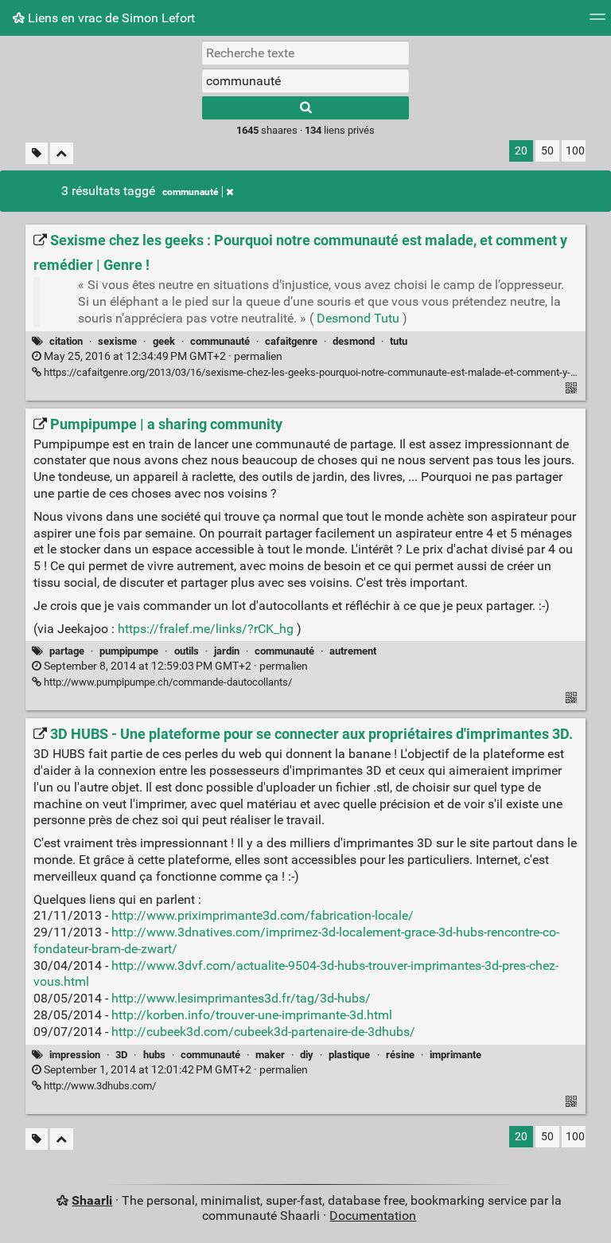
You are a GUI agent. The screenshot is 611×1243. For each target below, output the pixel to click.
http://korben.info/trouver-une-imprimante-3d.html (251, 1014)
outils (186, 651)
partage (66, 651)
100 (575, 151)
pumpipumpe (128, 651)
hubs (154, 1055)
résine (400, 1055)
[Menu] (597, 22)
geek (164, 341)
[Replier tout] (61, 153)
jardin (226, 651)
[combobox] (305, 80)
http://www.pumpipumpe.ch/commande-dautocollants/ (166, 682)
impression (74, 1055)
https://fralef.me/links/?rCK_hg (206, 628)
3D (121, 1055)
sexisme (117, 341)
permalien (161, 356)
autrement (352, 651)
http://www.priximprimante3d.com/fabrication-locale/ (262, 915)
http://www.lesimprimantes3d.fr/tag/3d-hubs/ (241, 998)
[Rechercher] (305, 107)
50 (547, 151)
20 (521, 151)
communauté (190, 191)
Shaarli (92, 1200)
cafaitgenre (291, 341)
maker (270, 1055)
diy (306, 1055)
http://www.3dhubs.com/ (98, 1086)
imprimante (455, 1055)
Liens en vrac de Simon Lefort (110, 17)
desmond (354, 341)
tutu (398, 341)
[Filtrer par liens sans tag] (36, 153)
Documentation (372, 1215)
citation (66, 341)
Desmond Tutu (358, 318)
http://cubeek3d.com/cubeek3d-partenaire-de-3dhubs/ (263, 1031)
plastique (349, 1055)
